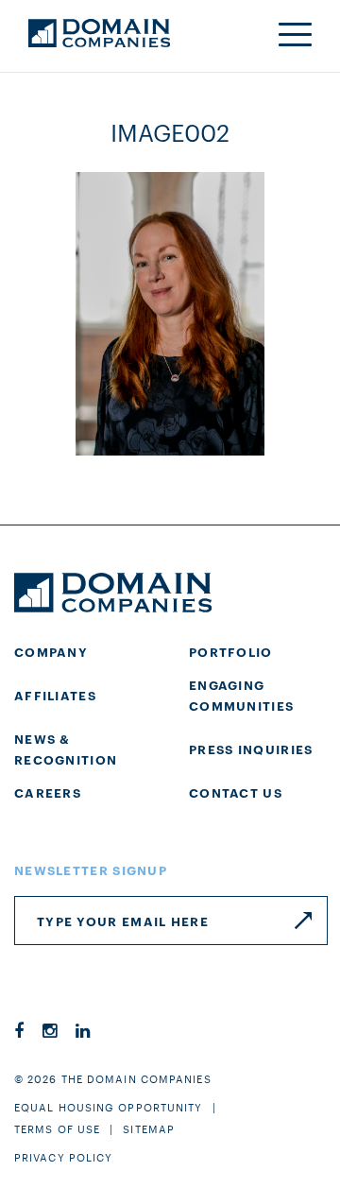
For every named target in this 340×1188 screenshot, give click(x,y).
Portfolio (231, 651)
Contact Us (235, 792)
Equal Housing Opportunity (108, 1106)
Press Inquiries (251, 748)
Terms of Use (57, 1128)
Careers (47, 792)
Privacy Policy (63, 1156)
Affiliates (55, 694)
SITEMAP (149, 1128)
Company (51, 651)
